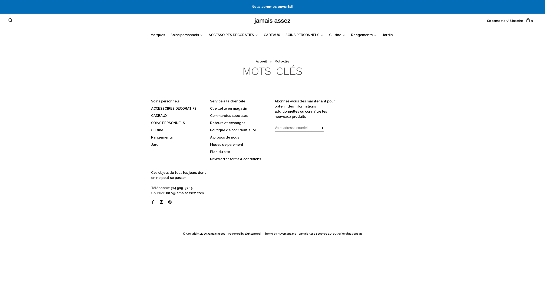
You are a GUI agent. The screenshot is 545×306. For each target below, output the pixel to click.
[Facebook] (153, 202)
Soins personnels (185, 35)
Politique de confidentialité (233, 130)
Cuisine (335, 35)
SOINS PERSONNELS (302, 35)
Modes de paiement (226, 145)
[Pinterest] (170, 202)
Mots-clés (282, 61)
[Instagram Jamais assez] (161, 202)
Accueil (261, 61)
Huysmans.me (287, 233)
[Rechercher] (11, 21)
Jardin (387, 35)
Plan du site (220, 152)
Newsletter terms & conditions (235, 159)
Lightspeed (253, 233)
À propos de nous (224, 137)
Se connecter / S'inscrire (505, 21)
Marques (158, 35)
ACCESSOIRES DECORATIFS (231, 35)
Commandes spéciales (229, 116)
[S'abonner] (319, 128)
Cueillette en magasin (228, 108)
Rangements (362, 35)
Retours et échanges (227, 123)
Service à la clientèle (227, 101)
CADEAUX (272, 35)
